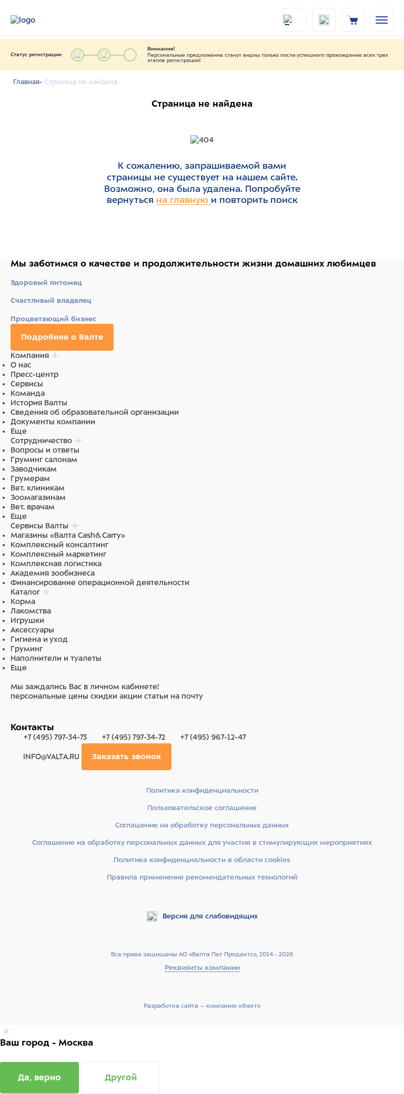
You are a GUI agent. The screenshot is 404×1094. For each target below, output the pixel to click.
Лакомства (31, 611)
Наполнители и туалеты (56, 658)
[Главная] (37, 20)
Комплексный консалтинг (59, 544)
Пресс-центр (34, 374)
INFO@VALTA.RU (51, 756)
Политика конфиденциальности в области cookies (202, 860)
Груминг (27, 649)
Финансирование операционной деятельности (100, 582)
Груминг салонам (44, 459)
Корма (23, 601)
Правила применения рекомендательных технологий (202, 877)
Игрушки (27, 620)
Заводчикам (34, 469)
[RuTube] (17, 716)
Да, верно (39, 1077)
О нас (21, 365)
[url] (353, 19)
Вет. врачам (33, 507)
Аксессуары (32, 630)
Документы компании (53, 421)
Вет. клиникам (38, 488)
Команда (28, 393)
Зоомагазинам (38, 497)
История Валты (39, 402)
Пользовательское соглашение (202, 808)
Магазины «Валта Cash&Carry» (68, 535)
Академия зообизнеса (53, 573)
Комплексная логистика (56, 563)
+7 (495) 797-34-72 (133, 737)
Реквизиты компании (202, 968)
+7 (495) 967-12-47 (212, 737)
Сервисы (27, 384)
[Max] (29, 716)
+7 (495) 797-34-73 (55, 737)
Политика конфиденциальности (202, 790)
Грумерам (30, 478)
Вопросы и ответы (45, 450)
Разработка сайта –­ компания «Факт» (202, 1006)
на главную (183, 200)
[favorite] (324, 20)
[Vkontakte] (41, 716)
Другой (121, 1077)
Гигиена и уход (39, 639)
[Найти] (295, 20)
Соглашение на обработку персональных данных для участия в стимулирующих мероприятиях (202, 842)
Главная (26, 82)
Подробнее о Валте (62, 337)
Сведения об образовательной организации (95, 412)
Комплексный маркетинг (58, 554)
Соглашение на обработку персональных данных (202, 825)
